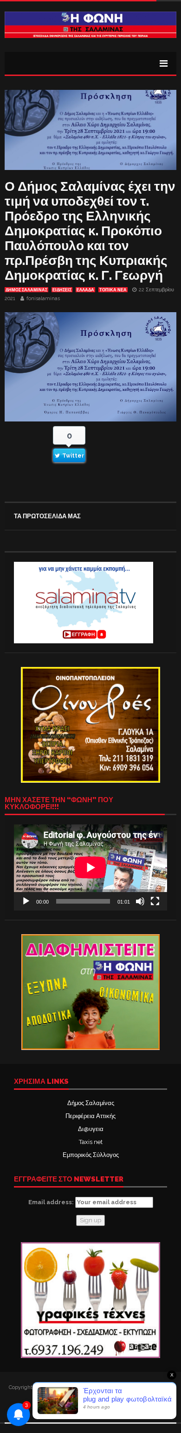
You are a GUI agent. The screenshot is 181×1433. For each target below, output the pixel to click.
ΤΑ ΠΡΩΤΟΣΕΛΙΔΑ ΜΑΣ (47, 516)
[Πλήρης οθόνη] (155, 901)
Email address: (51, 1202)
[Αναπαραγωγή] (26, 901)
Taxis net (91, 1141)
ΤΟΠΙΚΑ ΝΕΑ (113, 290)
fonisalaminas (43, 298)
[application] (90, 867)
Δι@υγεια (90, 1128)
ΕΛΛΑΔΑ (85, 290)
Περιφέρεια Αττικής (90, 1115)
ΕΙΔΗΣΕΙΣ (61, 290)
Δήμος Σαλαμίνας (90, 1103)
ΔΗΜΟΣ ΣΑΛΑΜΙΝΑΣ (26, 290)
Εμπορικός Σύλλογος (91, 1154)
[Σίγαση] (140, 901)
